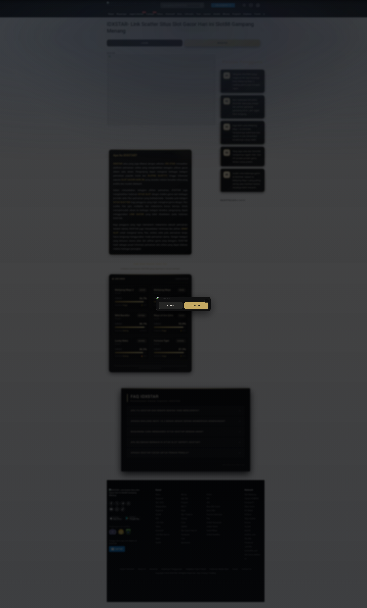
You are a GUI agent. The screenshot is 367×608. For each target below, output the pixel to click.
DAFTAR (196, 305)
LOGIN (170, 305)
